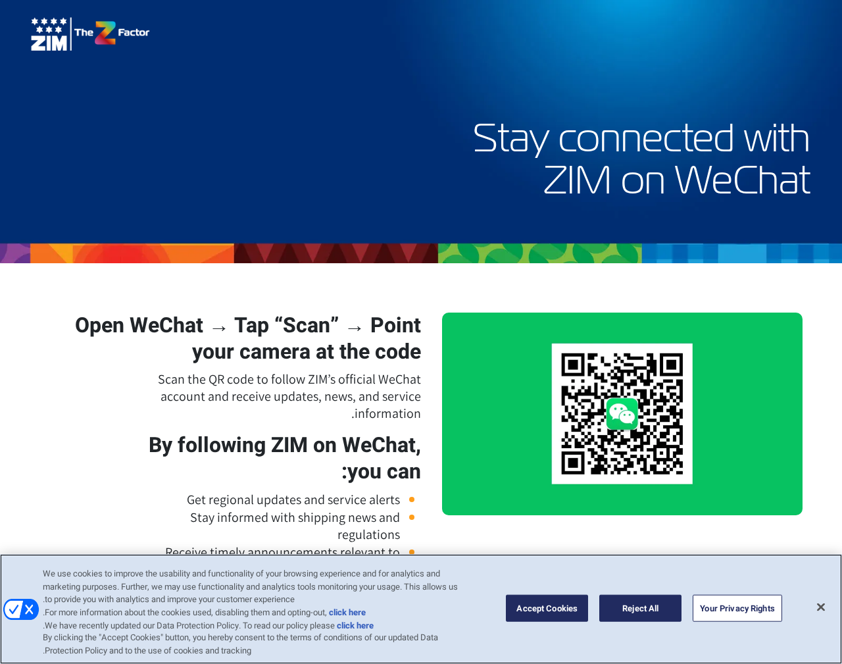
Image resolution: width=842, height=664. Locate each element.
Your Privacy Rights (737, 607)
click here (347, 612)
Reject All (640, 607)
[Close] (820, 606)
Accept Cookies (547, 607)
